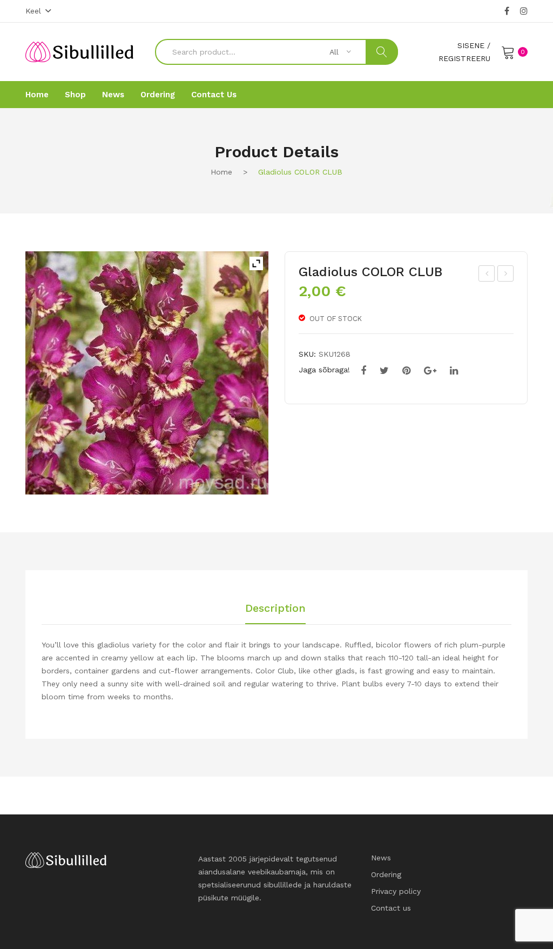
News (381, 857)
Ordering (386, 874)
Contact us (391, 908)
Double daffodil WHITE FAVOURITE (487, 275)
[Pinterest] (406, 370)
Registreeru (464, 58)
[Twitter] (384, 370)
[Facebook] (506, 11)
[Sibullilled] (79, 51)
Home (221, 172)
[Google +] (430, 370)
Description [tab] (275, 608)
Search (382, 51)
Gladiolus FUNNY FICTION (506, 275)
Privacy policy (396, 891)
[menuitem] (37, 94)
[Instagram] (524, 11)
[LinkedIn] (454, 370)
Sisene (470, 45)
